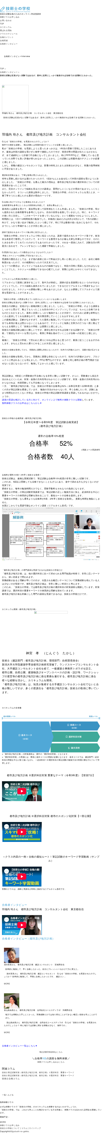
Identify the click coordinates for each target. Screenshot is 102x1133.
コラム (24, 1128)
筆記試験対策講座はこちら (51, 1052)
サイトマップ (35, 1128)
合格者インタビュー (9, 43)
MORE (7, 983)
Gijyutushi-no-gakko (19, 1131)
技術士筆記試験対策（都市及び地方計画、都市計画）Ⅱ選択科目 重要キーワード (38, 1072)
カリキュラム (6, 27)
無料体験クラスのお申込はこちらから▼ (22, 402)
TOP (2, 23)
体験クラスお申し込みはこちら (51, 1061)
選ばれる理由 (6, 30)
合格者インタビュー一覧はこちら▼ (19, 1045)
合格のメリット (7, 37)
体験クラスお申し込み (10, 17)
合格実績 (4, 40)
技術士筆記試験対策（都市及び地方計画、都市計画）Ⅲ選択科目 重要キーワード (38, 1075)
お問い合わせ (6, 20)
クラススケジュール (9, 33)
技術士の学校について (10, 1128)
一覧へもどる (8, 1094)
